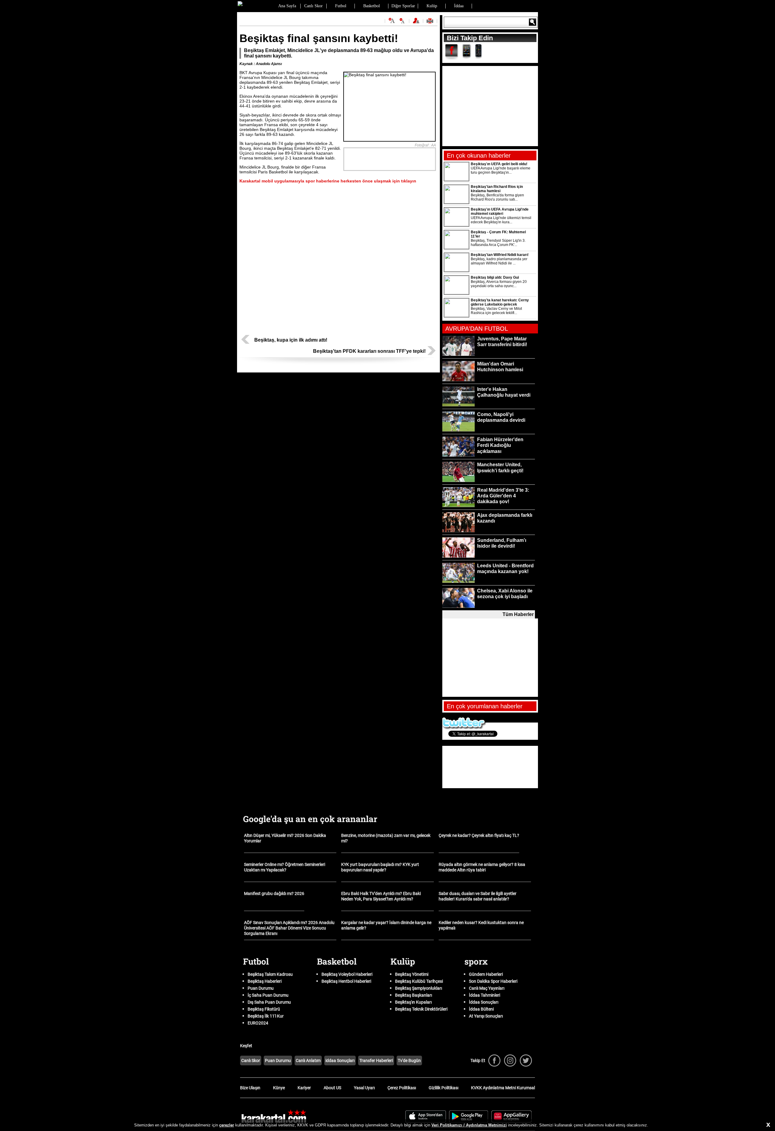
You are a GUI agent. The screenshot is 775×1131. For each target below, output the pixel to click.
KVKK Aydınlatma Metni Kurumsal (503, 1087)
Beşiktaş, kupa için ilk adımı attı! (290, 340)
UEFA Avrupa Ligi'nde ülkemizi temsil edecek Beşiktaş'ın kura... (501, 220)
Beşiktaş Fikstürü (264, 1009)
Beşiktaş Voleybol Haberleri (347, 974)
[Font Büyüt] (392, 21)
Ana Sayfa (287, 6)
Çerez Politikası (402, 1087)
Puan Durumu (261, 988)
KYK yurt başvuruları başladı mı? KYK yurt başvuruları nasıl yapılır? (380, 867)
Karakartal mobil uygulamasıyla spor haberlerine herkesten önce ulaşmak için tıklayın (327, 181)
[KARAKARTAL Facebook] (494, 1060)
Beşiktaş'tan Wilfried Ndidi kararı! (500, 255)
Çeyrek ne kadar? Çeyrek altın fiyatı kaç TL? (479, 835)
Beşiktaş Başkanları (413, 995)
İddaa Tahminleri (484, 995)
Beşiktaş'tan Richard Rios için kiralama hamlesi (497, 189)
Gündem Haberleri (486, 974)
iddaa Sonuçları (340, 1060)
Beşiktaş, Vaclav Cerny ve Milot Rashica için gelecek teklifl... (496, 311)
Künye (279, 1087)
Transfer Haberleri (376, 1060)
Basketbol (371, 6)
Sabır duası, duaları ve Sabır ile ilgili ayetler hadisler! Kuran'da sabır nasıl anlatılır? (477, 896)
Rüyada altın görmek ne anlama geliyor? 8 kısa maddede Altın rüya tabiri (482, 867)
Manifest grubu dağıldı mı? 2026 (274, 893)
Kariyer (304, 1087)
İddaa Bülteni (481, 1009)
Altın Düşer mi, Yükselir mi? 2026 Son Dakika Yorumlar (285, 838)
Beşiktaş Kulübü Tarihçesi (419, 981)
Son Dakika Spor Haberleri (493, 981)
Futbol (340, 6)
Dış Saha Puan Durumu (269, 1002)
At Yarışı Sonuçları (486, 1016)
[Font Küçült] (402, 21)
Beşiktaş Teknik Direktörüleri (421, 1009)
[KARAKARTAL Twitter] (526, 1060)
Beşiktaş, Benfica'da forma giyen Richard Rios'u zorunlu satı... (497, 197)
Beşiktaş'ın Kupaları (413, 1002)
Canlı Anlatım (308, 1060)
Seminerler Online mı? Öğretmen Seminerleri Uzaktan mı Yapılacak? (284, 867)
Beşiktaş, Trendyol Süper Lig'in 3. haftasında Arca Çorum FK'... (498, 242)
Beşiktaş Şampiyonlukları (418, 988)
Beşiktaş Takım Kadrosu (270, 974)
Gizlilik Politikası (443, 1087)
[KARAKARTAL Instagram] (510, 1060)
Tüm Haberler (518, 614)
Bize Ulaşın (250, 1087)
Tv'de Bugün (409, 1060)
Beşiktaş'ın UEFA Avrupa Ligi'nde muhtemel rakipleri (500, 211)
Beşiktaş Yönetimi (411, 974)
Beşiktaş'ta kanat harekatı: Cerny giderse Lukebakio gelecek (500, 302)
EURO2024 (258, 1023)
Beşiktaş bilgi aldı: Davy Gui (495, 277)
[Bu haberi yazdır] (431, 23)
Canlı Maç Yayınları (486, 988)
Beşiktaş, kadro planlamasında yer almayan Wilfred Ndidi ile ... (499, 261)
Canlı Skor (313, 6)
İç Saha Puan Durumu (268, 995)
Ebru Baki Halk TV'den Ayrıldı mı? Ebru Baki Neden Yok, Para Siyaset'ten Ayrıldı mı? (381, 896)
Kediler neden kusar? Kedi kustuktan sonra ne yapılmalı (481, 925)
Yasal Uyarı (364, 1087)
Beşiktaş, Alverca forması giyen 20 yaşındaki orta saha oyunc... (499, 284)
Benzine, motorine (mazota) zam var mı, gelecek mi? (385, 838)
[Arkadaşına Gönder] (417, 23)
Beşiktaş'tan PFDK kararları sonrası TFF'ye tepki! (369, 351)
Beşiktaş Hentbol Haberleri (346, 981)
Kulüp (432, 6)
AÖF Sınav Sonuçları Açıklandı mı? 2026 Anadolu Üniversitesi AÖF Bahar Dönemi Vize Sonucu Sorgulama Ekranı (289, 928)
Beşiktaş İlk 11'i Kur (266, 1016)
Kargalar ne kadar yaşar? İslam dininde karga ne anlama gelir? (386, 925)
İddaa (458, 6)
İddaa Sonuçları (483, 1002)
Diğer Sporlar (403, 6)
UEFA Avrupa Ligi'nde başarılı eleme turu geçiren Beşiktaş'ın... (500, 170)
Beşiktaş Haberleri (265, 981)
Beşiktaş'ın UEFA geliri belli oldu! (499, 164)
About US (332, 1087)
